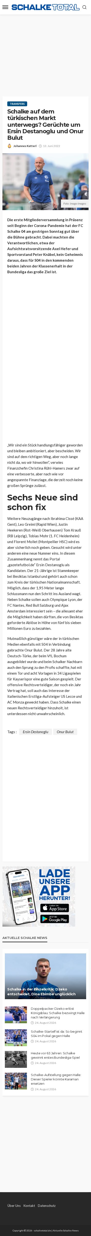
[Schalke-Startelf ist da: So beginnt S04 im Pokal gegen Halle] (16, 1037)
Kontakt (29, 1206)
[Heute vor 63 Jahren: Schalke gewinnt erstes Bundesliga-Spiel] (16, 1059)
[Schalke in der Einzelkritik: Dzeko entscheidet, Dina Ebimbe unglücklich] (45, 976)
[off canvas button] (5, 7)
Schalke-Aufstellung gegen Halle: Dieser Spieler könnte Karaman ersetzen (56, 1079)
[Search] (84, 7)
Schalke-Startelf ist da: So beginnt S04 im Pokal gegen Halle (56, 1034)
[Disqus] (45, 795)
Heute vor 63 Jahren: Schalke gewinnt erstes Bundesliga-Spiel (55, 1055)
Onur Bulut (65, 732)
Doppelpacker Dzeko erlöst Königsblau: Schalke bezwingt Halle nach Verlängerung (58, 1013)
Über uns (14, 1206)
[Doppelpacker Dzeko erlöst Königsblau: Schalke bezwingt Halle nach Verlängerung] (16, 1014)
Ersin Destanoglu (35, 732)
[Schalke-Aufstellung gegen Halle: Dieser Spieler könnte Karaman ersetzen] (16, 1081)
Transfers (17, 103)
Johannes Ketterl (24, 146)
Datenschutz (47, 1206)
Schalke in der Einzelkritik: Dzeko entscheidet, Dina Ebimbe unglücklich (41, 991)
